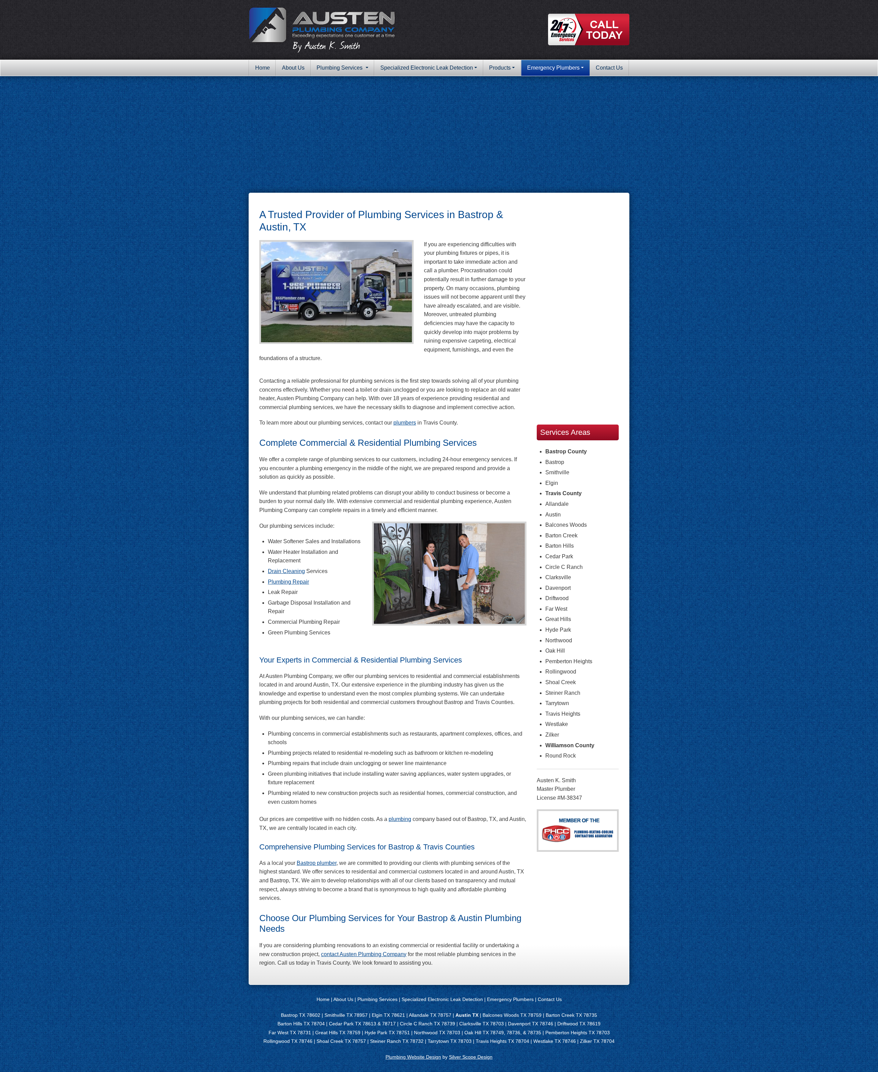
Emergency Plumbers (553, 68)
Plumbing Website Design (413, 1057)
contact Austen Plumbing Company (363, 954)
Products (500, 68)
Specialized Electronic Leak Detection (426, 68)
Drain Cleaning (286, 571)
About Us (293, 68)
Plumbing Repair (288, 582)
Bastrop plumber (316, 863)
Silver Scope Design (471, 1057)
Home (262, 68)
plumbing (400, 819)
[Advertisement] (439, 134)
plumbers (404, 423)
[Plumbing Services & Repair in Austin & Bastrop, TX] (322, 29)
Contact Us (609, 68)
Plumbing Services (340, 68)
